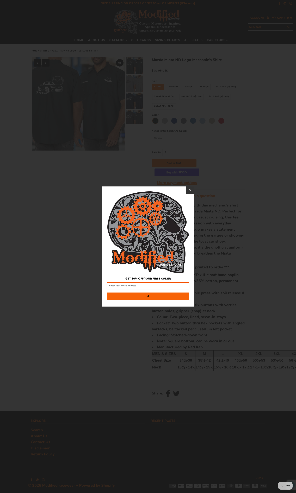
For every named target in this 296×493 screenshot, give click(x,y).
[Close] (190, 190)
